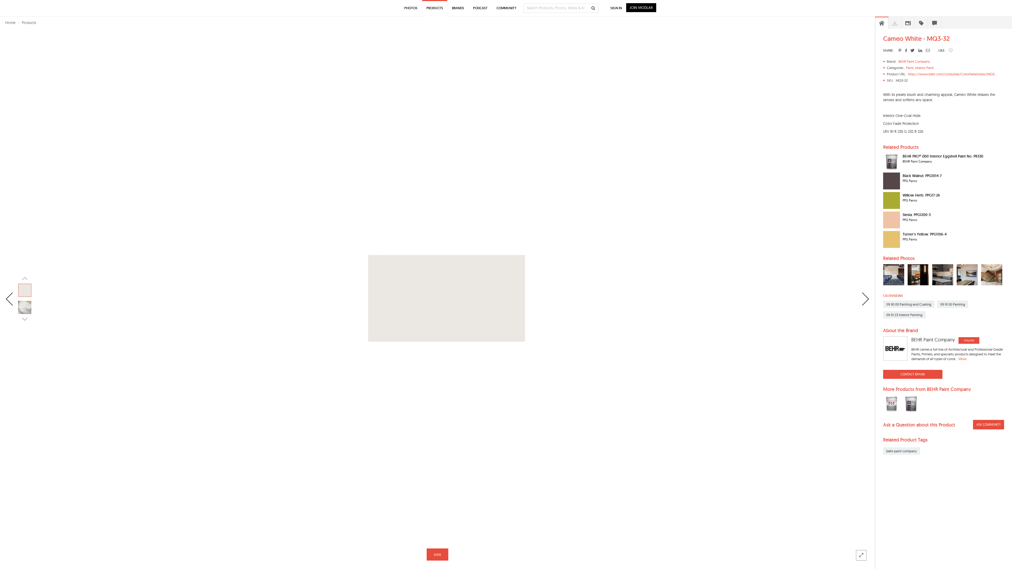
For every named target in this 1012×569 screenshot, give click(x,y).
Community (506, 8)
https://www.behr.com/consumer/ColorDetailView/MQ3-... (953, 74)
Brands (458, 8)
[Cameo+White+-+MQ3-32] (899, 50)
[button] (951, 50)
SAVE (437, 554)
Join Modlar (641, 7)
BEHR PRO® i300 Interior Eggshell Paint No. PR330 (943, 156)
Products (29, 22)
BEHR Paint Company (914, 61)
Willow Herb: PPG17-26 (921, 195)
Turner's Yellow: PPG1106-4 (925, 234)
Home (10, 22)
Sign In (616, 8)
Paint (909, 68)
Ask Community (988, 424)
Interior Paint (924, 68)
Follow (969, 340)
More (962, 359)
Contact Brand (913, 374)
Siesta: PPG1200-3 (917, 214)
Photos (410, 8)
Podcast (480, 8)
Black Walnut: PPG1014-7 (922, 175)
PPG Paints (910, 181)
